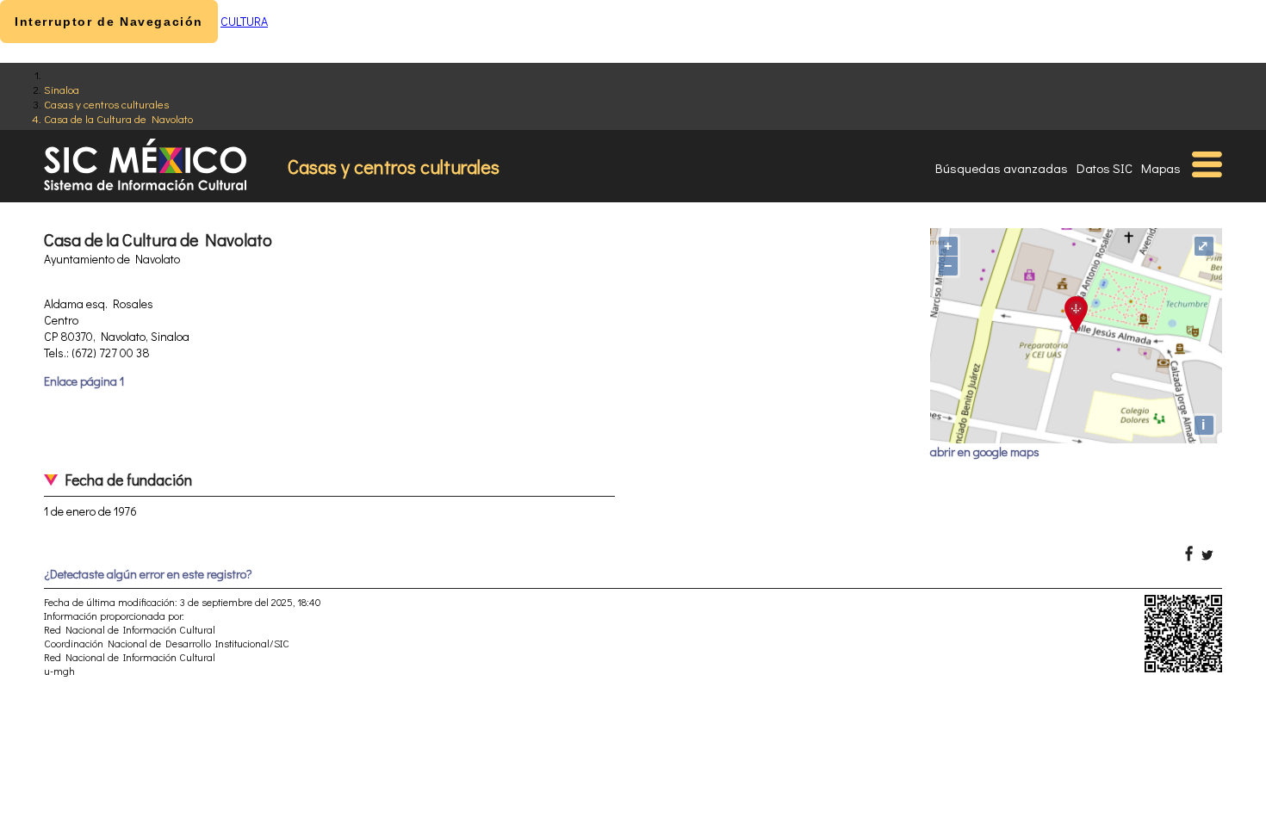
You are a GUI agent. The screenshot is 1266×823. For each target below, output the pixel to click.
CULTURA (244, 21)
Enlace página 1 (84, 381)
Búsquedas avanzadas (1001, 167)
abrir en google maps (984, 451)
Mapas (1161, 167)
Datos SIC (1105, 167)
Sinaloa (61, 89)
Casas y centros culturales (106, 103)
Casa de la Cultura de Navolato (118, 118)
